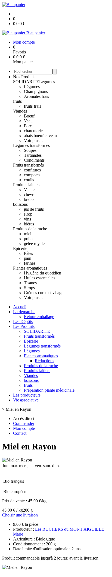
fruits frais (32, 106)
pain (27, 258)
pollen (29, 238)
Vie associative (26, 400)
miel (27, 233)
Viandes (20, 111)
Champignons (36, 91)
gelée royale (34, 243)
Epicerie (20, 248)
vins (27, 219)
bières (29, 224)
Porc (28, 125)
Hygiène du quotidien (42, 273)
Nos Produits (24, 76)
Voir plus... (33, 140)
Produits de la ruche (30, 228)
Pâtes (28, 253)
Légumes (47, 81)
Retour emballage (39, 316)
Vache (29, 189)
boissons (20, 204)
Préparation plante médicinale (49, 390)
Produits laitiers (26, 184)
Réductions (44, 360)
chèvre (29, 194)
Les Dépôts (23, 321)
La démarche (24, 311)
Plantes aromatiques (30, 268)
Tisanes (30, 282)
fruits (17, 101)
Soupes (30, 150)
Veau (28, 121)
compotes (32, 175)
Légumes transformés (31, 145)
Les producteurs (27, 395)
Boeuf (29, 116)
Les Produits (24, 326)
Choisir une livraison (20, 515)
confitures (32, 170)
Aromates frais (36, 96)
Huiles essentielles (39, 278)
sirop (28, 214)
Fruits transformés (28, 165)
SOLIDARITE (26, 81)
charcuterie (33, 130)
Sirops (29, 287)
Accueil (19, 306)
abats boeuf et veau (40, 135)
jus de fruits (34, 209)
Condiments (34, 160)
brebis (29, 199)
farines (29, 263)
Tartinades (33, 155)
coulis (29, 179)
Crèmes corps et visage (43, 292)
